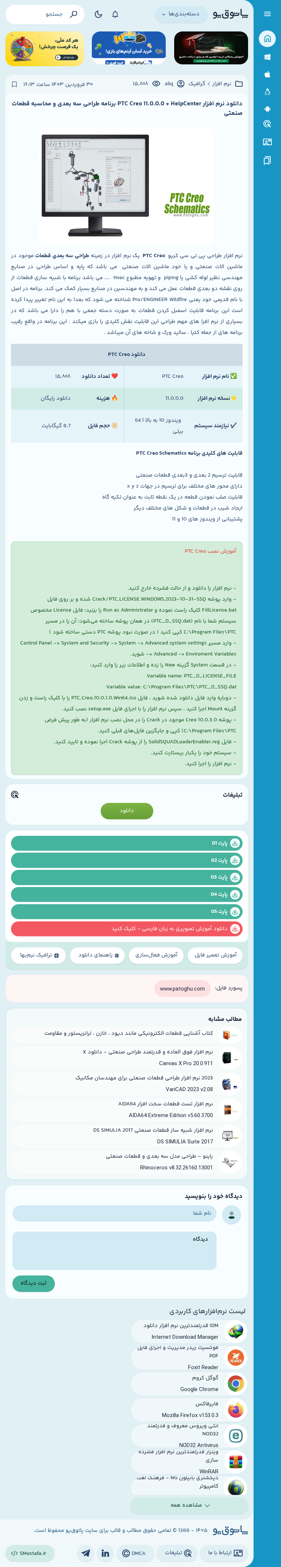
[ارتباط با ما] (267, 142)
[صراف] (44, 48)
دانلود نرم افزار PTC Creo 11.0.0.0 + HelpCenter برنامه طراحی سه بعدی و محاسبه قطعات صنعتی (127, 108)
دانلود (127, 811)
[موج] (211, 48)
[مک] (267, 74)
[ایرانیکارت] (129, 48)
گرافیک (196, 84)
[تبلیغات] (267, 124)
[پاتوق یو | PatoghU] (230, 14)
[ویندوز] (267, 57)
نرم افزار (221, 84)
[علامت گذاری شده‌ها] (267, 160)
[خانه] (267, 39)
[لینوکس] (267, 91)
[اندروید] (267, 109)
